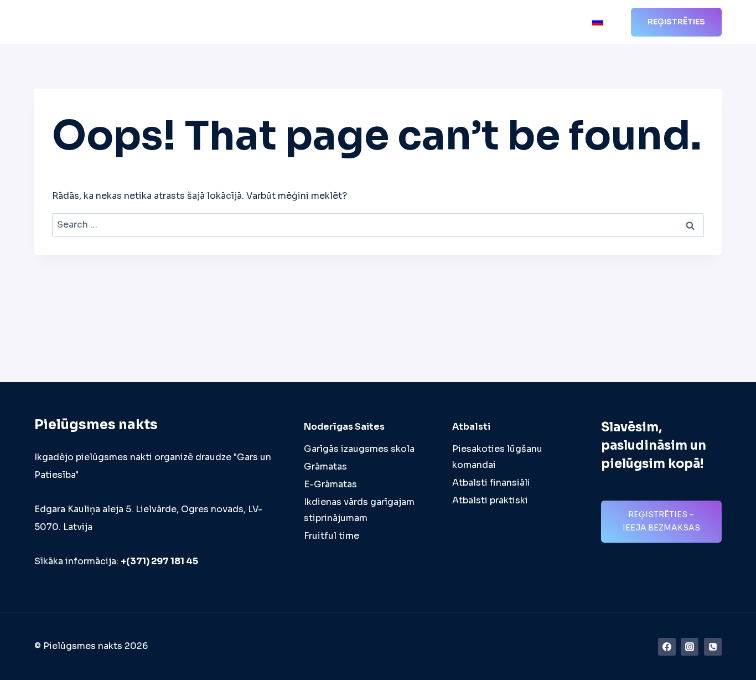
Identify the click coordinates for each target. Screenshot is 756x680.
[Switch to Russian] (597, 22)
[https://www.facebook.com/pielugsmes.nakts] (667, 647)
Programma (318, 22)
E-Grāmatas (330, 484)
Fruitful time (331, 536)
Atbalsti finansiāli (491, 482)
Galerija (513, 22)
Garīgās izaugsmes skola (359, 449)
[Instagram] (689, 647)
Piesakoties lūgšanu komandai (497, 457)
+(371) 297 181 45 (159, 561)
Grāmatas (325, 466)
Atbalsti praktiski (490, 500)
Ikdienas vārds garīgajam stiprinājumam (359, 510)
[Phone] (713, 647)
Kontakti (562, 22)
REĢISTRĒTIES (676, 22)
